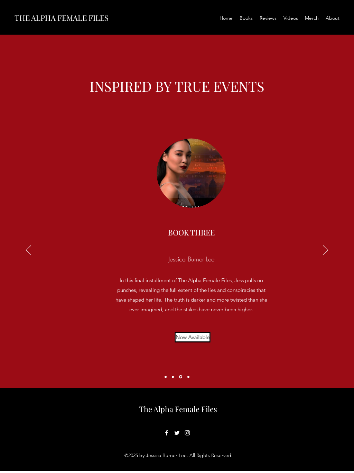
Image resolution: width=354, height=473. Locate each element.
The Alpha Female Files (178, 409)
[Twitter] (177, 432)
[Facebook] (166, 432)
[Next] (325, 250)
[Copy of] (188, 377)
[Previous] (28, 250)
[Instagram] (187, 432)
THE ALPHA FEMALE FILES (62, 17)
